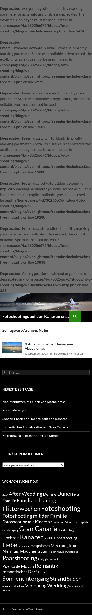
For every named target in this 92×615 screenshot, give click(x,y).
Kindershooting (65, 538)
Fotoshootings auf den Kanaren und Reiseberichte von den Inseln (35, 316)
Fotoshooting (61, 508)
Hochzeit (10, 537)
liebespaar (24, 546)
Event (77, 494)
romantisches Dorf (19, 571)
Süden (74, 578)
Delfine (49, 494)
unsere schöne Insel (13, 586)
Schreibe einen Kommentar (66, 353)
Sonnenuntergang (25, 578)
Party (41, 559)
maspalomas (40, 546)
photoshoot (51, 559)
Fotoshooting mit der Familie (34, 516)
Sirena (41, 572)
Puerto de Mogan (15, 410)
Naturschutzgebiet (67, 551)
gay (75, 522)
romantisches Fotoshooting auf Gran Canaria (35, 427)
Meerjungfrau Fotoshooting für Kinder (30, 436)
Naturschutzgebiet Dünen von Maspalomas (33, 402)
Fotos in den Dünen (61, 522)
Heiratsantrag (66, 530)
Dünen (65, 493)
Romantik (47, 565)
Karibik (48, 538)
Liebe (9, 544)
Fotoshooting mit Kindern (26, 521)
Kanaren (32, 537)
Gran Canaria (38, 529)
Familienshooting (36, 500)
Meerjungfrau (63, 545)
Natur (52, 551)
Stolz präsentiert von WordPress (22, 609)
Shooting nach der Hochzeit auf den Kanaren (34, 419)
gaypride (83, 522)
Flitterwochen (21, 508)
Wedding (57, 585)
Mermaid (10, 551)
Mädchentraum (34, 551)
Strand (58, 578)
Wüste (6, 590)
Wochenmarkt (76, 586)
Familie (9, 500)
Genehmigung (10, 530)
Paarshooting (19, 557)
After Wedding (25, 494)
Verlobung (35, 585)
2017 (5, 494)
